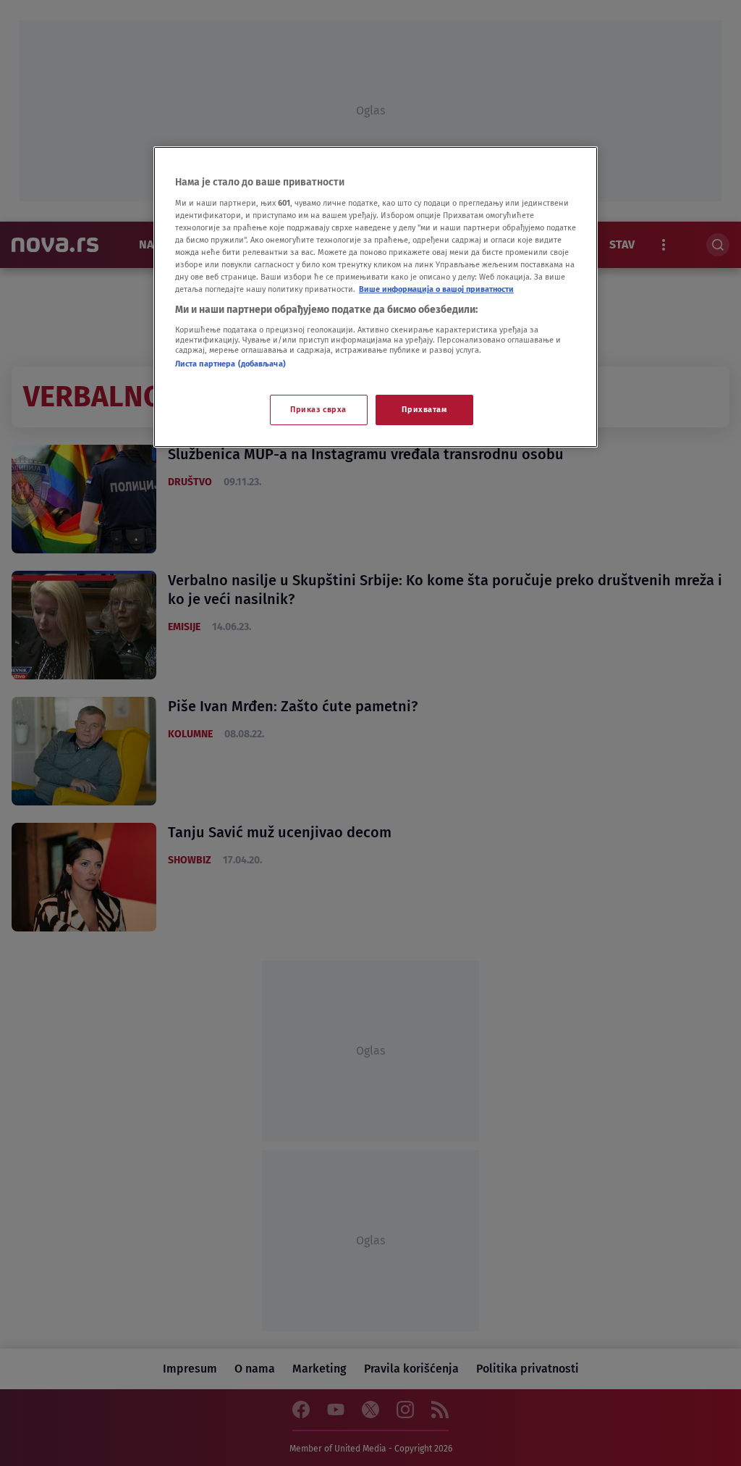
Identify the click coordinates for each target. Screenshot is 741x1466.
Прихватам (424, 409)
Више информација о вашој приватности (436, 289)
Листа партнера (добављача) (230, 364)
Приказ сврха (318, 409)
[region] (375, 297)
